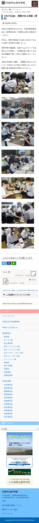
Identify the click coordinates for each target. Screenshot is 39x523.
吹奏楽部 (7, 372)
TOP (5, 9)
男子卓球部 (8, 366)
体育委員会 (8, 410)
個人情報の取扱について (11, 505)
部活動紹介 (6, 333)
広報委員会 (8, 404)
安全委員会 (8, 397)
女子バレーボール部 (12, 356)
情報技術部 (8, 375)
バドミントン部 (10, 359)
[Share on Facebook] (9, 263)
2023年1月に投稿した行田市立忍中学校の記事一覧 (20, 290)
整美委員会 (8, 394)
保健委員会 (8, 401)
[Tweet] (4, 263)
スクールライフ (16, 9)
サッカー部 (8, 340)
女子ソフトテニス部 (12, 350)
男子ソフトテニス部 (12, 346)
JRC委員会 (8, 417)
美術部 (6, 369)
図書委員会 (8, 391)
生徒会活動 (6, 381)
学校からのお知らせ (10, 327)
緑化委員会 (8, 407)
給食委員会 (8, 414)
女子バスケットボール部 (13, 353)
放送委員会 (8, 388)
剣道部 (6, 362)
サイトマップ (7, 514)
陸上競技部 (8, 343)
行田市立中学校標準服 (11, 322)
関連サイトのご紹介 (10, 509)
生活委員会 (8, 385)
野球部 (6, 337)
